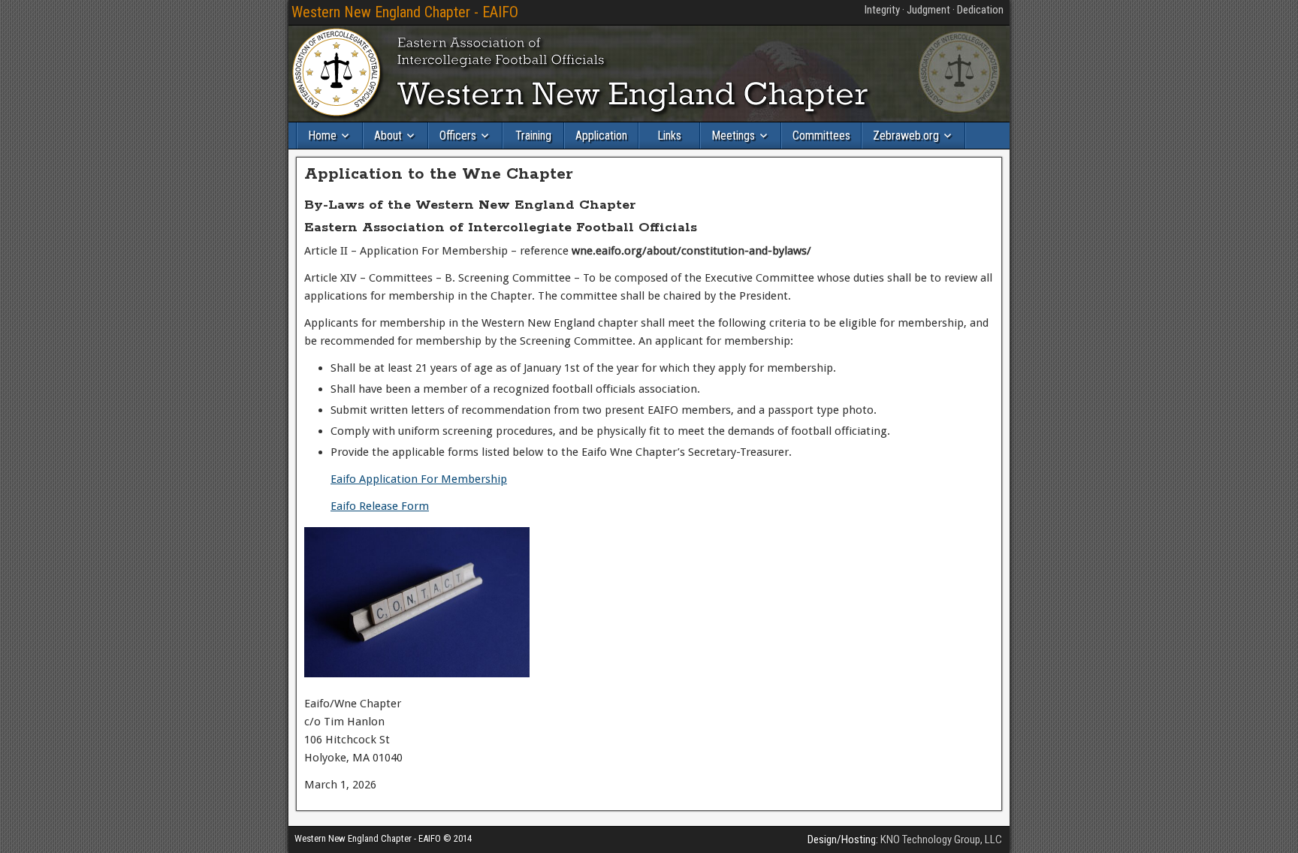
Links (669, 135)
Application (601, 135)
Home (322, 135)
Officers (457, 135)
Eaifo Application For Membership (419, 479)
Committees (821, 135)
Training (533, 135)
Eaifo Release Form (380, 506)
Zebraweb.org (906, 135)
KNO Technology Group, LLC (941, 839)
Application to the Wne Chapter (438, 174)
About (388, 135)
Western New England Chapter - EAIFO (404, 12)
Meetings (733, 135)
